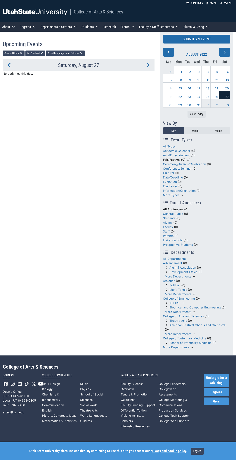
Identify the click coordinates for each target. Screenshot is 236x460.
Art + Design (51, 384)
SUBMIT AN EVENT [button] (197, 39)
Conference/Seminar (177, 168)
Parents (168, 236)
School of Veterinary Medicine (190, 343)
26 (216, 97)
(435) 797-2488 (14, 405)
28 (171, 105)
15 (180, 88)
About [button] (6, 27)
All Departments (174, 259)
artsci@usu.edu (13, 412)
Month (218, 131)
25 (207, 97)
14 (171, 88)
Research (109, 27)
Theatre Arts (178, 320)
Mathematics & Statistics (59, 421)
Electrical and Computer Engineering (195, 307)
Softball (174, 285)
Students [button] (87, 27)
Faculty (168, 227)
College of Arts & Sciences (98, 12)
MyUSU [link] (213, 3)
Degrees (216, 392)
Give (216, 401)
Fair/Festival (33, 53)
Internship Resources (135, 426)
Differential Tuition (134, 410)
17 (198, 88)
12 (216, 80)
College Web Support (174, 421)
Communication (53, 405)
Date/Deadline (173, 177)
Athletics (169, 281)
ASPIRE (174, 303)
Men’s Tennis (178, 289)
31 (171, 72)
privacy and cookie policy (168, 451)
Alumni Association (182, 267)
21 (171, 97)
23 (189, 97)
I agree (197, 451)
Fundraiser (170, 186)
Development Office (183, 272)
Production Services (173, 410)
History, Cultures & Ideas (59, 415)
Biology (47, 389)
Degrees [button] (25, 27)
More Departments (178, 276)
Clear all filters (12, 53)
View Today (196, 114)
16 (189, 88)
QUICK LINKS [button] (196, 3)
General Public (173, 214)
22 (180, 97)
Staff (166, 231)
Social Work (88, 405)
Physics (85, 389)
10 (198, 80)
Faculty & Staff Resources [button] (156, 27)
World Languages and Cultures (64, 53)
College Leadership (172, 384)
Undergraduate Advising (217, 380)
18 (207, 88)
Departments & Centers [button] (56, 27)
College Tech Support (174, 415)
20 (227, 88)
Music (84, 384)
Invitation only (173, 240)
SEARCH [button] (228, 3)
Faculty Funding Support (138, 405)
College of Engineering (179, 298)
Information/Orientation (179, 190)
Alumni (167, 222)
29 (180, 105)
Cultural (168, 173)
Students (169, 218)
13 (227, 80)
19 (216, 88)
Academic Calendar (176, 151)
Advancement (172, 263)
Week (195, 131)
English (47, 410)
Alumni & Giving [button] (193, 27)
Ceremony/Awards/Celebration (184, 164)
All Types (169, 146)
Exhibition (170, 182)
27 (227, 97)
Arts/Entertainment (176, 155)
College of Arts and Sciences (183, 316)
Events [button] (125, 27)
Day (173, 131)
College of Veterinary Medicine (184, 338)
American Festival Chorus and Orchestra (197, 325)
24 (198, 97)
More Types (171, 195)
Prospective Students (178, 245)
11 (208, 80)
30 (189, 105)
